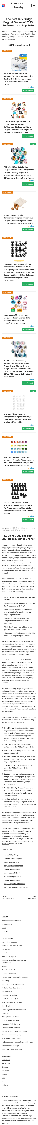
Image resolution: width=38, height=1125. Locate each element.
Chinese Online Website (11, 1027)
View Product (28, 90)
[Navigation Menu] (33, 5)
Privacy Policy (7, 924)
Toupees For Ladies (9, 995)
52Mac (4, 966)
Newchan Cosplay (9, 956)
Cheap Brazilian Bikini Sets (12, 1049)
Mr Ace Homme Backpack (12, 1038)
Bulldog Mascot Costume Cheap (14, 1031)
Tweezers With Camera (11, 1024)
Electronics (6, 1063)
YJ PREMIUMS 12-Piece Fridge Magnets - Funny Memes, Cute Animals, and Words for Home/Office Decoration (17, 319)
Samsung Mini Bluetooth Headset (15, 977)
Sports (4, 1074)
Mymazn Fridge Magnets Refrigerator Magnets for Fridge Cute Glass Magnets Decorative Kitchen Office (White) (18, 418)
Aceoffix (5, 953)
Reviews (5, 1085)
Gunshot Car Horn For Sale (12, 946)
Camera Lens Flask (9, 973)
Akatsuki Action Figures (10, 999)
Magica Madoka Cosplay (11, 1035)
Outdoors (5, 1070)
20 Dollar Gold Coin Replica (12, 988)
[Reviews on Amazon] (19, 261)
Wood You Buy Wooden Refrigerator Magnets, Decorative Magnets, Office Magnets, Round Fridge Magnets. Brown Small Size (18, 219)
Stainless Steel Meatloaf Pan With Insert (17, 1042)
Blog (3, 1081)
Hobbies (5, 1067)
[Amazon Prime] (31, 87)
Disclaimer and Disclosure (11, 920)
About (4, 928)
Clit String (5, 981)
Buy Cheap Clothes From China (14, 984)
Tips (3, 1078)
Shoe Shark (6, 1006)
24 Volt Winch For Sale (10, 1020)
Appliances (6, 1060)
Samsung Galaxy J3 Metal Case (14, 1009)
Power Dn (5, 1013)
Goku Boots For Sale (9, 970)
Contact (5, 931)
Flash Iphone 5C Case (10, 1017)
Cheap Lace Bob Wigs (10, 1046)
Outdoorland (7, 991)
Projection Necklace (9, 942)
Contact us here (8, 841)
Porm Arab (6, 949)
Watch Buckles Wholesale (12, 1002)
